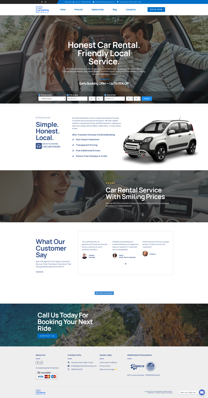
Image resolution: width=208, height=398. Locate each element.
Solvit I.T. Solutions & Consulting (164, 393)
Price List (79, 9)
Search (147, 99)
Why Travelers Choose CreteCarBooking (93, 134)
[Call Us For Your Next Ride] (39, 146)
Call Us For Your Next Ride (50, 144)
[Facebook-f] (42, 2)
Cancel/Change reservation (161, 100)
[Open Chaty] (202, 392)
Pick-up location (45, 95)
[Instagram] (45, 2)
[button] (123, 263)
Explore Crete (98, 9)
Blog (115, 9)
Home (62, 9)
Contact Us (131, 9)
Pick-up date (72, 95)
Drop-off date (110, 95)
